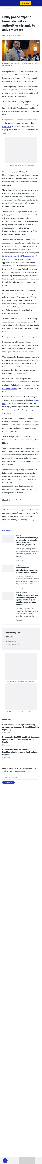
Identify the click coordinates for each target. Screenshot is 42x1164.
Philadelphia (8, 9)
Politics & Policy (22, 592)
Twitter (16, 499)
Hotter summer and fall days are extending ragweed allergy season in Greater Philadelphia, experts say (28, 541)
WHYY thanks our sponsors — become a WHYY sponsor (21, 165)
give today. (30, 520)
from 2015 (6, 126)
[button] (5, 1160)
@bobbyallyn (12, 642)
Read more (9, 636)
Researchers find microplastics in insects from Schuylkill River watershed (27, 569)
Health (18, 535)
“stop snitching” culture (15, 249)
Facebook (12, 499)
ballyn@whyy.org (13, 644)
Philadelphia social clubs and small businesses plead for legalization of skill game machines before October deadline (27, 600)
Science (18, 565)
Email (21, 499)
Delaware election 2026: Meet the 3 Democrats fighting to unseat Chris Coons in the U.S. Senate (21, 739)
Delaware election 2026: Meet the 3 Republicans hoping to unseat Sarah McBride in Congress (20, 752)
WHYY (8, 3)
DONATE (26, 3)
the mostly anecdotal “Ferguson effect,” (20, 256)
